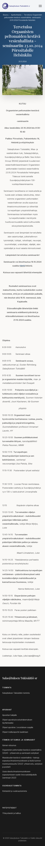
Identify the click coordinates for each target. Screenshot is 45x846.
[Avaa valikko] (40, 6)
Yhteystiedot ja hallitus (11, 813)
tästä (22, 266)
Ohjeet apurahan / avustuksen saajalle (17, 727)
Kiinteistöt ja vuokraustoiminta (14, 791)
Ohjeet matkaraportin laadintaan (15, 732)
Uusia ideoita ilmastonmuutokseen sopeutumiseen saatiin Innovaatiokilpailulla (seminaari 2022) (19, 774)
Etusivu (6, 15)
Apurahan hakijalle (9, 715)
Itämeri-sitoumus (9, 745)
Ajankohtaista (16, 15)
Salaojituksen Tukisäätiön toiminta (16, 693)
